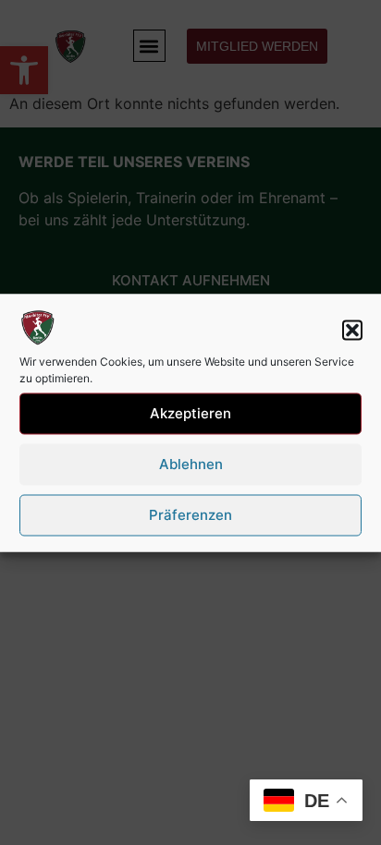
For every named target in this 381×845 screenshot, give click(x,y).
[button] (352, 329)
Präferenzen (190, 515)
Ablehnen (191, 464)
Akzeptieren (190, 413)
